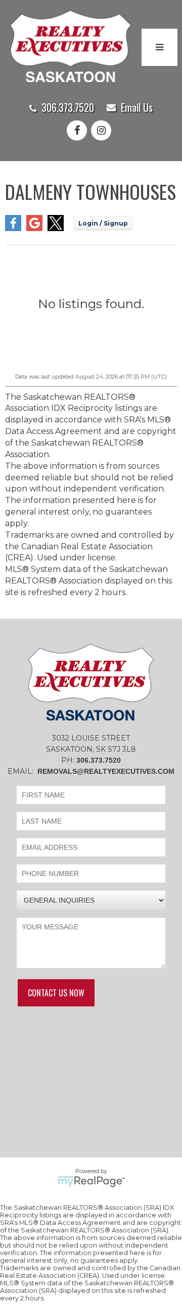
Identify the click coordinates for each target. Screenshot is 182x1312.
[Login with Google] (34, 228)
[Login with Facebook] (13, 228)
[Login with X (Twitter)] (56, 228)
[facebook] (79, 131)
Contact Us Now (56, 993)
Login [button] (103, 223)
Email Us (137, 107)
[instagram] (103, 131)
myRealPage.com (91, 1182)
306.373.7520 (67, 107)
